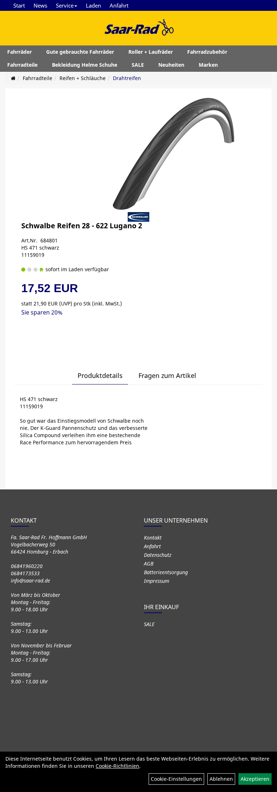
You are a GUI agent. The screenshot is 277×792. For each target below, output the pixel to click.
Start (19, 5)
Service (65, 5)
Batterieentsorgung (166, 572)
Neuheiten (171, 64)
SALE (138, 64)
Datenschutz (157, 554)
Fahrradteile (22, 64)
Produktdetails (100, 375)
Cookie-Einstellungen (176, 778)
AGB (148, 563)
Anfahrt (119, 5)
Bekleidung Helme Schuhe (84, 64)
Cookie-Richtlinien (117, 765)
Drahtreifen (127, 78)
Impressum (156, 580)
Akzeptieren (255, 778)
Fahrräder (19, 51)
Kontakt (153, 537)
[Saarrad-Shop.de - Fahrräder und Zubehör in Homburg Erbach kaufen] (138, 27)
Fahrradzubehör (207, 51)
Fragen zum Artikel (167, 375)
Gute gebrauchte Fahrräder (80, 51)
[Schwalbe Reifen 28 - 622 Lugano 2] (178, 154)
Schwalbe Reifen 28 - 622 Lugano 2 (81, 225)
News (40, 5)
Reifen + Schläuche (83, 78)
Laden (93, 5)
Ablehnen (221, 778)
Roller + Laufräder (150, 51)
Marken (208, 64)
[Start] (13, 78)
